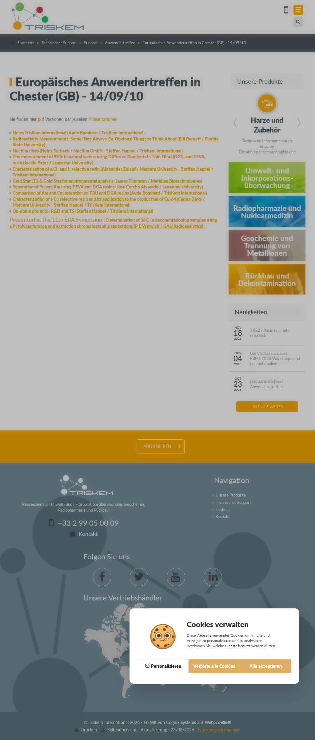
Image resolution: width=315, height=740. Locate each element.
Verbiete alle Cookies (214, 666)
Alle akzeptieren (265, 666)
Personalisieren (166, 666)
